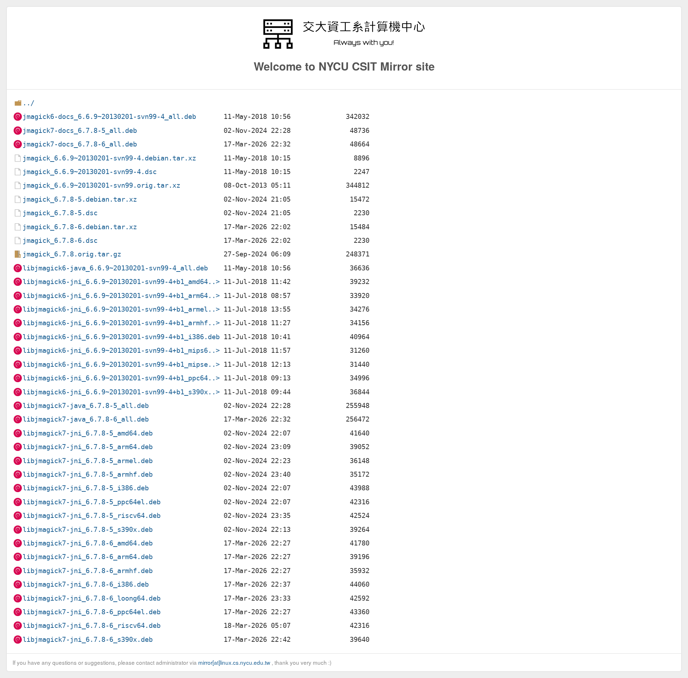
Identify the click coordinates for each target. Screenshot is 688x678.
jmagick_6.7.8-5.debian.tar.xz (80, 199)
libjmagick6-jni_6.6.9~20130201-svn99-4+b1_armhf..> (121, 323)
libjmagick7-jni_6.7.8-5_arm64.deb (88, 447)
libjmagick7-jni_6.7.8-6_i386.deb (86, 584)
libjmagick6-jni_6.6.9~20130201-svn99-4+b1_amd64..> (121, 282)
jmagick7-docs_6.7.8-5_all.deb (80, 130)
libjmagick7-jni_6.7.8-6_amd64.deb (88, 543)
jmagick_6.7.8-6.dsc (60, 240)
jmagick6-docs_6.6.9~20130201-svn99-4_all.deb (109, 116)
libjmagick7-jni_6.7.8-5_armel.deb (88, 461)
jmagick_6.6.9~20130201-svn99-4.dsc (90, 172)
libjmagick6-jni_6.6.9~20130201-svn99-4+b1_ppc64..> (121, 378)
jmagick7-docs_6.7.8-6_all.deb (80, 144)
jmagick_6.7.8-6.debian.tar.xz (80, 227)
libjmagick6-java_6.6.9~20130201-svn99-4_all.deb (115, 268)
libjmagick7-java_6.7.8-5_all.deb (86, 405)
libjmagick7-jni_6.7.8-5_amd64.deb (88, 433)
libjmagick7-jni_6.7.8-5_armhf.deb (88, 474)
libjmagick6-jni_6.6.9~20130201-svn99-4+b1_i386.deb (121, 337)
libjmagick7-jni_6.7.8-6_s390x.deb (88, 639)
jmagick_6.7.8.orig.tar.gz (72, 254)
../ (28, 103)
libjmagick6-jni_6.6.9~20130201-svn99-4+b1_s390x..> (121, 392)
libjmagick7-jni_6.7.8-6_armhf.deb (88, 571)
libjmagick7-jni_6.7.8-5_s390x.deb (88, 529)
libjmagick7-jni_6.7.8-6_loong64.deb (92, 598)
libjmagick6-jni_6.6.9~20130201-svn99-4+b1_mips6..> (121, 350)
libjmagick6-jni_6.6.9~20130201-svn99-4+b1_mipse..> (121, 364)
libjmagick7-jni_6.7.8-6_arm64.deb (88, 557)
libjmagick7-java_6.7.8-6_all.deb (86, 419)
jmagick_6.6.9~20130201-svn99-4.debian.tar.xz (109, 158)
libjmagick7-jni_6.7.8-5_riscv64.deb (92, 515)
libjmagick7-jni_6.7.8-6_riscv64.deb (92, 625)
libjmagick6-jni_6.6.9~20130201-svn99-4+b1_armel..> (121, 309)
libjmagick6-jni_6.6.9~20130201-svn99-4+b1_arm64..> (121, 296)
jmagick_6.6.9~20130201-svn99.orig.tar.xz (101, 185)
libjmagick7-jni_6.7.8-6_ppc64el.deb (92, 612)
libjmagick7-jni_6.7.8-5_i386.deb (86, 488)
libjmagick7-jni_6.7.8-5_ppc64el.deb (92, 502)
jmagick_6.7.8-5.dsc (60, 213)
